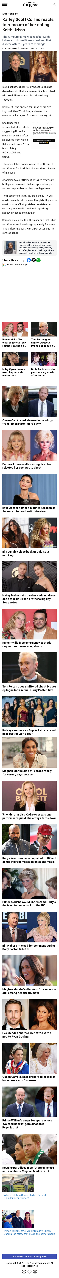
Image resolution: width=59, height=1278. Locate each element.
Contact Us (17, 1256)
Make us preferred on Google (17, 265)
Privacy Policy (40, 1256)
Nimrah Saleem (11, 48)
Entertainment (10, 13)
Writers (28, 1256)
